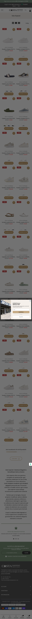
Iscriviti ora (21, 312)
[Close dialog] (30, 300)
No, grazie (21, 316)
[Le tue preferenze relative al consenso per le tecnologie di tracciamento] (30, 464)
